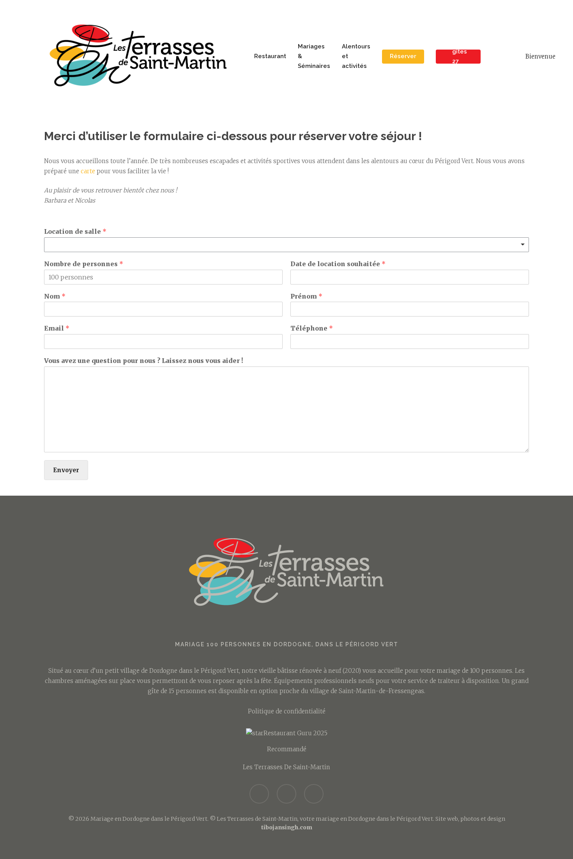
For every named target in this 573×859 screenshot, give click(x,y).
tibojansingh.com (286, 827)
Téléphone (311, 328)
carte (88, 171)
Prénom (306, 296)
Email (56, 328)
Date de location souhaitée (338, 264)
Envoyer (66, 470)
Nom (54, 296)
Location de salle (75, 231)
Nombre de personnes (83, 264)
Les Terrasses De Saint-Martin (286, 767)
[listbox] (286, 244)
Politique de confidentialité (286, 711)
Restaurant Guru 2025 (295, 733)
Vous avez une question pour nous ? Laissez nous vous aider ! (143, 361)
